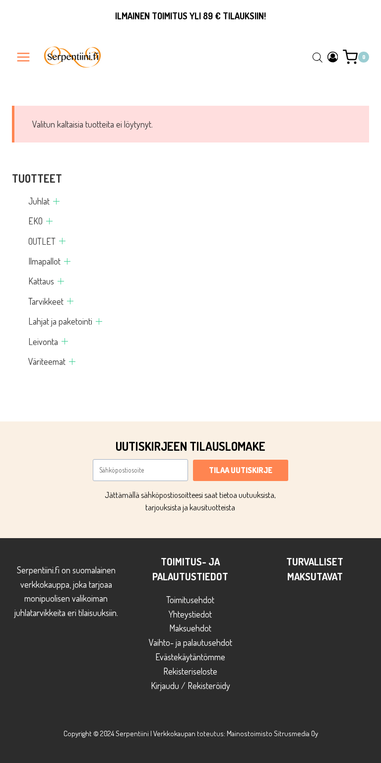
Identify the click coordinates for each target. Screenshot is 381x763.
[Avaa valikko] (23, 57)
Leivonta (43, 341)
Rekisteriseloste (190, 671)
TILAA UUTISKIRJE (240, 470)
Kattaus (41, 281)
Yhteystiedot (190, 614)
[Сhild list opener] (56, 201)
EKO (35, 220)
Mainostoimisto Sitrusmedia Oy (272, 733)
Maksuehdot (190, 628)
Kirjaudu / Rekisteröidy (190, 685)
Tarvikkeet (46, 301)
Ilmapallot (44, 261)
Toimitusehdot (190, 599)
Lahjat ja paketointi (60, 321)
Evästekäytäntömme (190, 656)
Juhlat (39, 201)
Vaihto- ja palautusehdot (190, 642)
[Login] (332, 57)
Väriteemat (46, 361)
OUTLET (42, 241)
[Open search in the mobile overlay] (317, 57)
